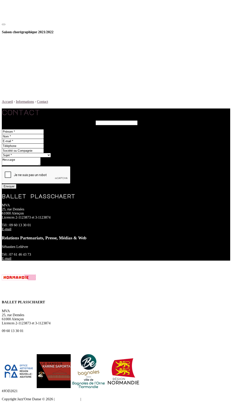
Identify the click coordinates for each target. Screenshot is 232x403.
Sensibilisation (30, 49)
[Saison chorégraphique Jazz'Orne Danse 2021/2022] (25, 23)
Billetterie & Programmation (31, 41)
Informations (20, 73)
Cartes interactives (33, 86)
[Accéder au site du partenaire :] (19, 387)
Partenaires (28, 69)
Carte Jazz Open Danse (36, 53)
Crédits (87, 399)
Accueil (7, 102)
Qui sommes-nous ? (34, 61)
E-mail (6, 229)
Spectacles (27, 45)
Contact (25, 78)
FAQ (23, 82)
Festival (16, 57)
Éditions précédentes (34, 65)
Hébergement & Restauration (41, 90)
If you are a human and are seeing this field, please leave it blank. (49, 123)
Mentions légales (68, 399)
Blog (14, 94)
